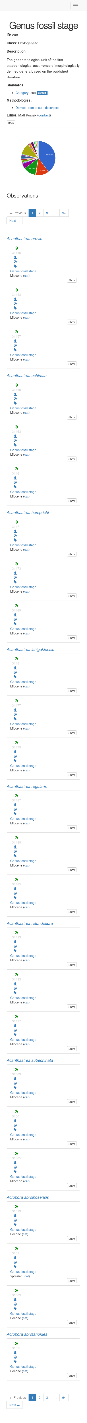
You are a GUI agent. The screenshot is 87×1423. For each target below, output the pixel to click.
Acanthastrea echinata (27, 375)
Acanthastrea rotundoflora (30, 923)
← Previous (18, 213)
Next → (14, 220)
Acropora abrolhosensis (28, 1197)
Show (71, 280)
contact (44, 114)
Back (11, 123)
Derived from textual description (38, 107)
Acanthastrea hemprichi (28, 512)
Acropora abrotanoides (27, 1334)
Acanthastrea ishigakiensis (30, 649)
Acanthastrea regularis (27, 786)
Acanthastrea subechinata (30, 1060)
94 (64, 213)
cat (26, 275)
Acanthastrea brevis (24, 238)
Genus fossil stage (23, 271)
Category (22, 92)
